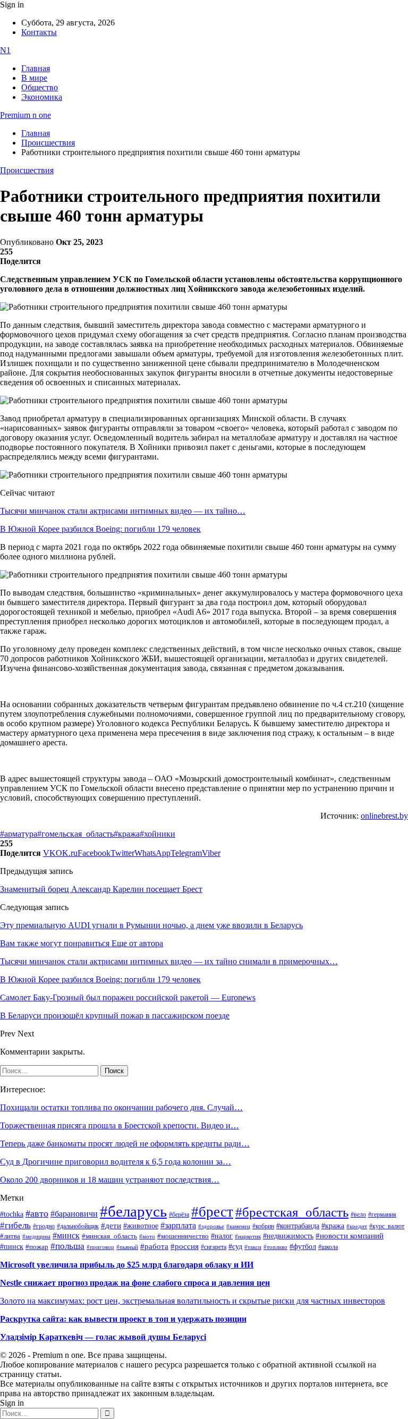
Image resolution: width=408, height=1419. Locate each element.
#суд (235, 1247)
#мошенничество (183, 1236)
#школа (328, 1247)
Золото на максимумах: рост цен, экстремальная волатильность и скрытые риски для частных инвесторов (192, 1300)
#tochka (11, 1214)
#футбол (303, 1246)
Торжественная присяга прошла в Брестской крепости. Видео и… (119, 1125)
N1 (5, 50)
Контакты (39, 32)
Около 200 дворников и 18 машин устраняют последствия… (109, 1179)
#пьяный (127, 1247)
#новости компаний (350, 1235)
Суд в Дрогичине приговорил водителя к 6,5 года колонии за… (115, 1161)
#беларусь (133, 1211)
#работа (154, 1246)
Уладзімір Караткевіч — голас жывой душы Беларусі (103, 1336)
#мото (147, 1236)
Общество (39, 87)
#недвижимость (288, 1236)
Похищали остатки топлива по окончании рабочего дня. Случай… (121, 1107)
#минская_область (109, 1236)
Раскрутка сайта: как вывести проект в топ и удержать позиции (123, 1318)
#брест (212, 1212)
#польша (67, 1245)
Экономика (41, 96)
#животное (140, 1225)
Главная (35, 68)
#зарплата (178, 1225)
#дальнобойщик (78, 1226)
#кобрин (263, 1226)
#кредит (356, 1226)
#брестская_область (291, 1212)
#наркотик (248, 1236)
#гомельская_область (75, 833)
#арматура (18, 833)
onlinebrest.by (384, 815)
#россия (185, 1246)
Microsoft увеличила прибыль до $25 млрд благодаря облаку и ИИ (126, 1264)
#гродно (44, 1226)
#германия (382, 1214)
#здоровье (211, 1226)
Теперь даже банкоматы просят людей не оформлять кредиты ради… (125, 1143)
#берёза (179, 1214)
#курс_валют (386, 1226)
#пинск (11, 1247)
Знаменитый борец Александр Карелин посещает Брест (101, 889)
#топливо (275, 1247)
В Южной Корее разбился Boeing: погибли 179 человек (100, 528)
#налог (222, 1235)
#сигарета (213, 1247)
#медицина (36, 1236)
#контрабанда (297, 1226)
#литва (10, 1236)
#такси (252, 1247)
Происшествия (27, 170)
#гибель (15, 1225)
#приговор (100, 1247)
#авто (37, 1213)
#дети (111, 1225)
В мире (34, 77)
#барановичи (74, 1213)
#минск (66, 1235)
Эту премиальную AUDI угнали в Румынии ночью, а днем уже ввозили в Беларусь (151, 925)
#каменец (238, 1226)
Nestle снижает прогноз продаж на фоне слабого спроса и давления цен (135, 1282)
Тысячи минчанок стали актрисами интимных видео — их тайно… (122, 510)
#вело (358, 1214)
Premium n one (25, 115)
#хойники (157, 833)
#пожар (37, 1247)
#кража (127, 833)
